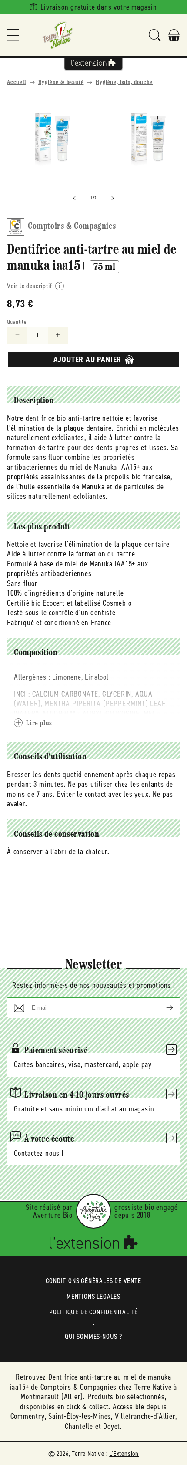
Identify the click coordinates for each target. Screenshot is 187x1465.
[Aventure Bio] (93, 1211)
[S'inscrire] (162, 1008)
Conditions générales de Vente (93, 1280)
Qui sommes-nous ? (93, 1336)
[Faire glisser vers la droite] (112, 198)
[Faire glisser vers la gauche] (74, 198)
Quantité (17, 322)
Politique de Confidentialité (93, 1312)
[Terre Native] (57, 35)
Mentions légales (93, 1296)
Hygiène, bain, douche (124, 82)
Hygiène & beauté (61, 82)
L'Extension (124, 1453)
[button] (13, 35)
